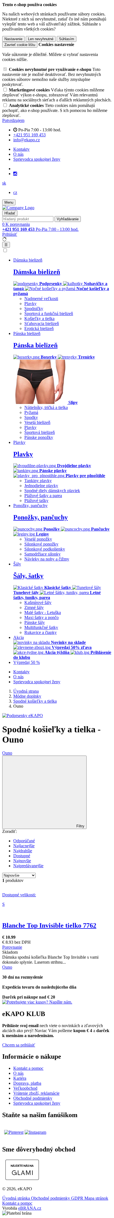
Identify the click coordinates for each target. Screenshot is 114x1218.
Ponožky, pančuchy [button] (30, 505)
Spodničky (33, 308)
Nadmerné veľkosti (41, 298)
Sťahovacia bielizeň (41, 323)
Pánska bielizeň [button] (26, 333)
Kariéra (19, 1078)
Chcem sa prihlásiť (18, 1045)
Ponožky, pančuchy (40, 517)
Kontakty (21, 149)
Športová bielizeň (39, 432)
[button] (4, 183)
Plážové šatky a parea (43, 495)
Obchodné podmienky (32, 1098)
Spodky (31, 417)
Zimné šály (34, 607)
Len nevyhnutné (40, 39)
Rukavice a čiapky (40, 632)
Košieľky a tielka (39, 318)
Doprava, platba (27, 1083)
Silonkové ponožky (41, 544)
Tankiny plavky (38, 480)
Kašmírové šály (37, 602)
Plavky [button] (19, 442)
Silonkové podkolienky (44, 549)
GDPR (77, 1198)
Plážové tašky (36, 500)
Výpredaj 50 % (26, 662)
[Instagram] (15, 174)
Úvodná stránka (16, 1198)
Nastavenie (13, 39)
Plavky (30, 303)
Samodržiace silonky (42, 554)
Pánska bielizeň (35, 345)
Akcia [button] (18, 637)
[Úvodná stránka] (18, 207)
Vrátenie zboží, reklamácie (36, 1093)
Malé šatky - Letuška (42, 612)
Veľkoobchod (25, 1088)
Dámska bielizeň (36, 271)
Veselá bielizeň (37, 422)
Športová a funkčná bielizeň (48, 313)
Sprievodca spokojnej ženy (36, 159)
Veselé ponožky (38, 539)
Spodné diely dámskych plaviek (52, 490)
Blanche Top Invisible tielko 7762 (49, 925)
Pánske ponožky (38, 437)
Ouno (7, 753)
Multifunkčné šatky (41, 627)
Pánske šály (34, 622)
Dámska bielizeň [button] (27, 260)
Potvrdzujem (13, 120)
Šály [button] (17, 564)
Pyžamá (31, 412)
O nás (18, 154)
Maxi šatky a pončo (41, 617)
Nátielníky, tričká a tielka (46, 407)
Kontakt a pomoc (28, 1068)
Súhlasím (66, 39)
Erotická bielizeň (39, 328)
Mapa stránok (96, 1198)
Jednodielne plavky (41, 485)
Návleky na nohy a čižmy (46, 559)
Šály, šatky (28, 575)
